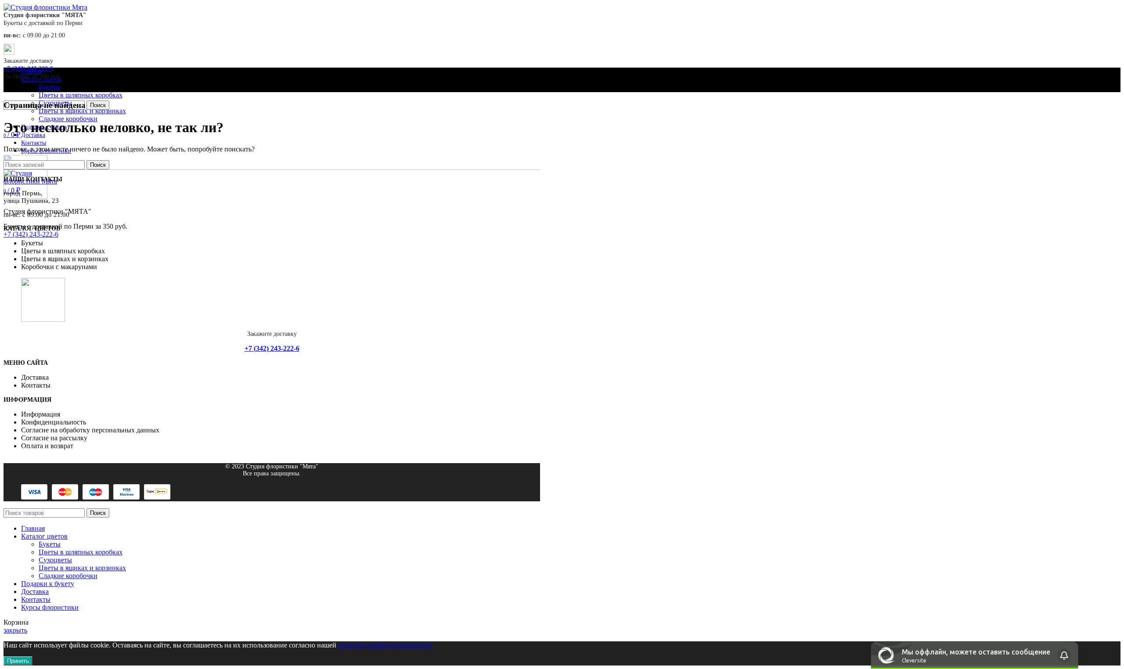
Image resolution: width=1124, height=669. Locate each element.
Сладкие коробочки (68, 118)
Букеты (50, 87)
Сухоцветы (55, 560)
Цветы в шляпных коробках (80, 95)
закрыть (15, 630)
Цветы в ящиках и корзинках (82, 111)
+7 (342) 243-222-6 (31, 234)
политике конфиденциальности (385, 645)
